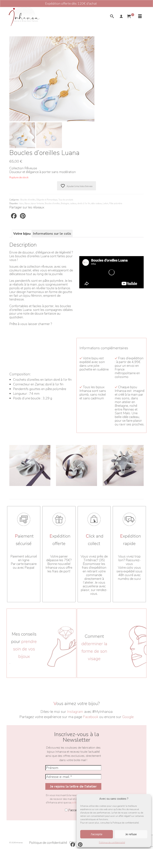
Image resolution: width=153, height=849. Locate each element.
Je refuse (131, 834)
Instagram (75, 711)
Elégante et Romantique (46, 199)
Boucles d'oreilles (27, 199)
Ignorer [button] (103, 3)
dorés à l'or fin (83, 203)
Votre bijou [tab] (22, 233)
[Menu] (140, 17)
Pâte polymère (115, 203)
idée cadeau (96, 203)
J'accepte (96, 834)
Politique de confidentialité (112, 842)
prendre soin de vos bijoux (25, 649)
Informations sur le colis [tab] (52, 233)
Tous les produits (65, 199)
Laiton (105, 203)
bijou (21, 203)
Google (128, 716)
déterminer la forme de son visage (94, 651)
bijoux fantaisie (37, 203)
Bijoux (27, 203)
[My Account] (121, 17)
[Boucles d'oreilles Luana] (51, 78)
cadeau (73, 203)
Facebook (90, 716)
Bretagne (65, 203)
